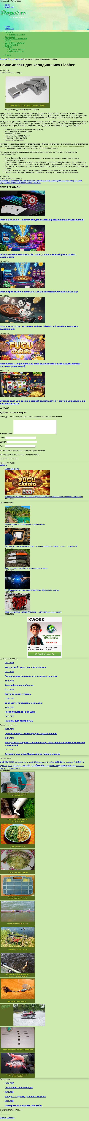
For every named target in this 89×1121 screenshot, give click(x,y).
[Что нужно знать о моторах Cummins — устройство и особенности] (17, 610)
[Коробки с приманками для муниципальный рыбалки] (17, 899)
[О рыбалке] (14, 23)
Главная (3, 59)
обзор (17, 765)
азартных (22, 762)
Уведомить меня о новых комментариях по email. (24, 451)
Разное (8, 47)
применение (80, 766)
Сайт (2, 446)
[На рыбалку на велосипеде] (17, 951)
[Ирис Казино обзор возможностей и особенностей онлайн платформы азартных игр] (22, 322)
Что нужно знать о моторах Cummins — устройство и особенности (33, 612)
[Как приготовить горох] (17, 848)
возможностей (43, 762)
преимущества (67, 765)
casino (4, 761)
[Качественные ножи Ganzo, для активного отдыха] (17, 566)
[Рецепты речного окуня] (17, 874)
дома (67, 762)
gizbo (11, 762)
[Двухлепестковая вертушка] (17, 1003)
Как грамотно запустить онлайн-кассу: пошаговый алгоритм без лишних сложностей (41, 546)
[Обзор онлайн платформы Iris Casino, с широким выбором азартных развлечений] (22, 250)
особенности (39, 765)
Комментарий (6, 434)
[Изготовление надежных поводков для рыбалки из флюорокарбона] (17, 977)
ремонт (3, 768)
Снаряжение (11, 45)
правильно (53, 766)
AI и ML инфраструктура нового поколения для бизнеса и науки (32, 590)
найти (10, 766)
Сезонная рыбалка (15, 43)
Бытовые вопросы (17, 49)
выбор (51, 762)
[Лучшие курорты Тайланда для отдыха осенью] (17, 522)
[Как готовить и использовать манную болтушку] (17, 822)
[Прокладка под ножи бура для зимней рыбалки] (17, 796)
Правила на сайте (17, 35)
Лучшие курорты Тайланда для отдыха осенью (25, 524)
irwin (15, 762)
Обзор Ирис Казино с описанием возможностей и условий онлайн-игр (39, 292)
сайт (7, 768)
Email (3, 442)
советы (13, 768)
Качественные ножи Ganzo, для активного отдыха (26, 568)
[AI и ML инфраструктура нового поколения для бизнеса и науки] (17, 588)
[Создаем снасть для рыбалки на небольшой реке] (17, 1077)
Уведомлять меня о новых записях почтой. (21, 455)
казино (79, 761)
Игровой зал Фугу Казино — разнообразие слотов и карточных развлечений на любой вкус (44, 497)
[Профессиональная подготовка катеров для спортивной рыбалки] (22, 1026)
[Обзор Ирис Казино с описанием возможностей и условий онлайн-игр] (22, 287)
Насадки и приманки (16, 39)
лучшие (3, 765)
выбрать (60, 761)
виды (35, 762)
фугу (18, 768)
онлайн (26, 765)
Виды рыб (10, 37)
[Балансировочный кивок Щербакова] (17, 1051)
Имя (2, 438)
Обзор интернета (16, 51)
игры (71, 762)
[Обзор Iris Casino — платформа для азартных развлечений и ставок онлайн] (22, 215)
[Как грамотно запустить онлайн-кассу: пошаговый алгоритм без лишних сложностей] (17, 544)
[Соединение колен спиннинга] (17, 925)
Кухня (8, 41)
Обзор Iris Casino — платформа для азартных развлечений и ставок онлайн (42, 220)
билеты (29, 762)
